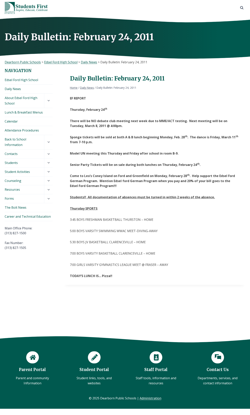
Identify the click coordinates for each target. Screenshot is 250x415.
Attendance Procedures (22, 130)
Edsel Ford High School (21, 80)
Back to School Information (15, 142)
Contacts (11, 154)
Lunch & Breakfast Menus (24, 112)
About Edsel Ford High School (21, 101)
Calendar (11, 121)
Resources (12, 189)
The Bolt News (15, 207)
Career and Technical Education (28, 216)
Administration (150, 398)
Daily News (13, 89)
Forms (9, 198)
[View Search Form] (241, 7)
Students (11, 163)
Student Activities (17, 172)
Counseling (13, 181)
